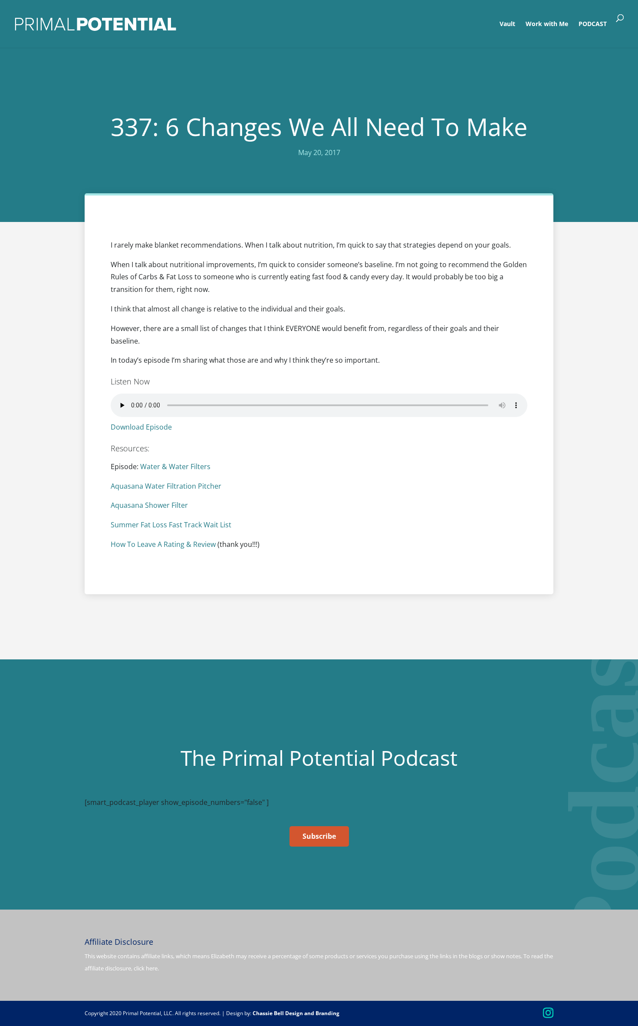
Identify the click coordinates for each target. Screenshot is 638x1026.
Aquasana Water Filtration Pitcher (166, 486)
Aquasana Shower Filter (149, 505)
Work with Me (547, 24)
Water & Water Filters (175, 466)
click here (146, 968)
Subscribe (319, 836)
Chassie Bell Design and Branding (296, 1013)
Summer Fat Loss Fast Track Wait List (171, 525)
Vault (507, 24)
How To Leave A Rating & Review (163, 544)
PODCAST (593, 24)
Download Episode (141, 427)
